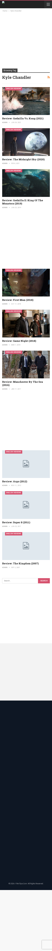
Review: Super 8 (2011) (16, 522)
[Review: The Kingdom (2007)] (26, 546)
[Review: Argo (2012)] (26, 464)
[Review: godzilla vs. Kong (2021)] (26, 101)
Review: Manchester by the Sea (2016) (22, 383)
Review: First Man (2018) (17, 300)
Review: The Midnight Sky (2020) (23, 159)
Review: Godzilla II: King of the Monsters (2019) (22, 202)
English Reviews (13, 89)
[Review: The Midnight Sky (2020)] (26, 142)
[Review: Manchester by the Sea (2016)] (26, 364)
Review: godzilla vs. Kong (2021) (22, 118)
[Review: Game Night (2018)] (26, 323)
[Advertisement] (26, 40)
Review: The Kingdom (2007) (20, 563)
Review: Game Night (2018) (19, 341)
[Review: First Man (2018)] (26, 282)
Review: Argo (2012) (14, 481)
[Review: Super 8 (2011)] (26, 505)
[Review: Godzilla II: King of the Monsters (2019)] (26, 183)
